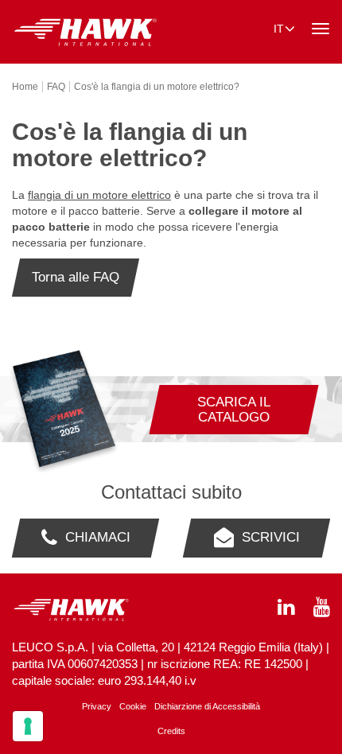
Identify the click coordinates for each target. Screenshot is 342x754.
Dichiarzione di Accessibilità (207, 706)
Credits (171, 731)
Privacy (96, 706)
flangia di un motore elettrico (99, 194)
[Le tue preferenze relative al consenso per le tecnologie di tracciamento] (28, 726)
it (279, 28)
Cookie (132, 706)
